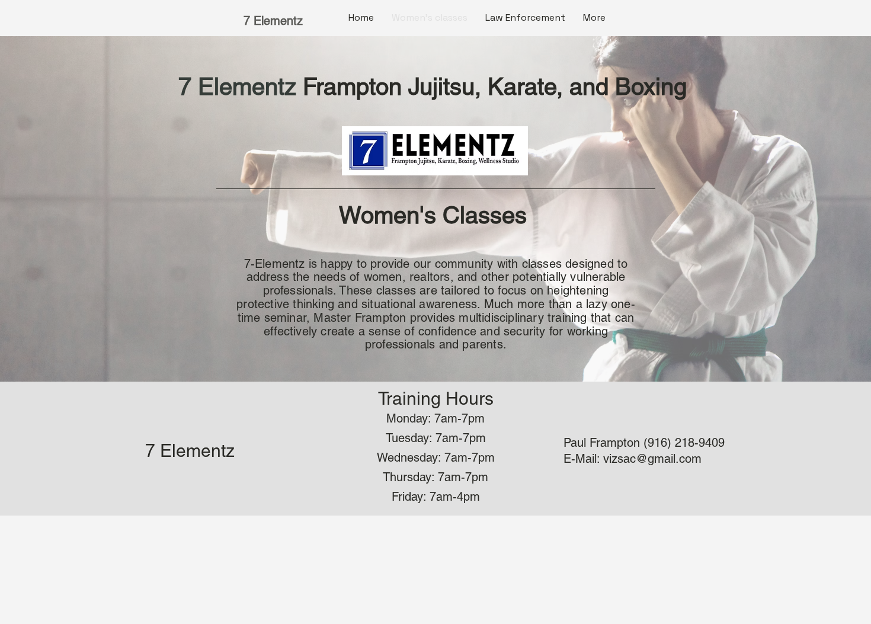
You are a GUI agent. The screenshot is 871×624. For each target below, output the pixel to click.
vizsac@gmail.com (652, 459)
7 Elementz (273, 21)
